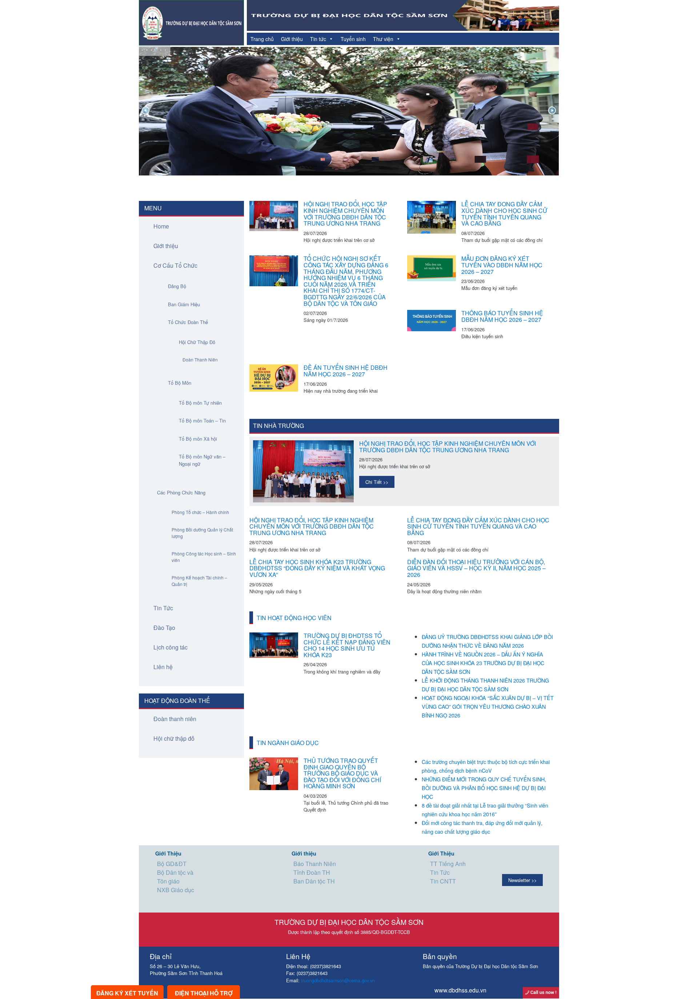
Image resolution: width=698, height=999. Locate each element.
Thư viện (383, 39)
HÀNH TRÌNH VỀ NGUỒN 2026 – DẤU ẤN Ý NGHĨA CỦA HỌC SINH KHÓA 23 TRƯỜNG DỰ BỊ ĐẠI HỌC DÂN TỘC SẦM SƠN (483, 662)
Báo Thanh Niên (314, 864)
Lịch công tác (170, 647)
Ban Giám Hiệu (184, 304)
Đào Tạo (164, 627)
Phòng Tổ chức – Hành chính (200, 512)
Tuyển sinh (353, 39)
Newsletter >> (522, 880)
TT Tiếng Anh (448, 864)
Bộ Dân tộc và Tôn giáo (175, 876)
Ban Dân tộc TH (314, 881)
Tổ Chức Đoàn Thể (188, 322)
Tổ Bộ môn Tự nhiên (200, 402)
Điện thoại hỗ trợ (204, 993)
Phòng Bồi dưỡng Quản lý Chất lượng (202, 532)
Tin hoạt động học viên (294, 618)
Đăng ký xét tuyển (127, 993)
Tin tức (318, 39)
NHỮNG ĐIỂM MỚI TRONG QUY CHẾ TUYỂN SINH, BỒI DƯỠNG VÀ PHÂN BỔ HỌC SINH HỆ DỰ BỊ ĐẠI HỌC (484, 787)
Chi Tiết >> (376, 481)
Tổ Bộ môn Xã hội (198, 438)
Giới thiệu (292, 39)
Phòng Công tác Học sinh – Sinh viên (204, 556)
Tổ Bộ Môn (179, 382)
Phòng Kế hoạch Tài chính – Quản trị (199, 580)
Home (161, 226)
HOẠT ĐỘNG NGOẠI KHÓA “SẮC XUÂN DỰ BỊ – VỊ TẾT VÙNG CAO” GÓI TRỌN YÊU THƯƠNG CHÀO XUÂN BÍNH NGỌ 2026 (488, 706)
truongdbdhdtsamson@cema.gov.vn (338, 980)
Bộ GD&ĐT (171, 864)
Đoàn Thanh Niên (200, 359)
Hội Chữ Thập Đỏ (197, 342)
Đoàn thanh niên (174, 719)
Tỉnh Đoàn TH (311, 872)
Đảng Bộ (177, 286)
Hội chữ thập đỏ (173, 738)
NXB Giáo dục (175, 890)
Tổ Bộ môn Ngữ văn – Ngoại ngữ (202, 460)
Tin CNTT (443, 881)
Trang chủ (262, 39)
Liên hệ (163, 667)
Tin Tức (163, 608)
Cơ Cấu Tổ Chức (175, 265)
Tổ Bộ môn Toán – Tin (202, 420)
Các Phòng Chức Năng (181, 492)
